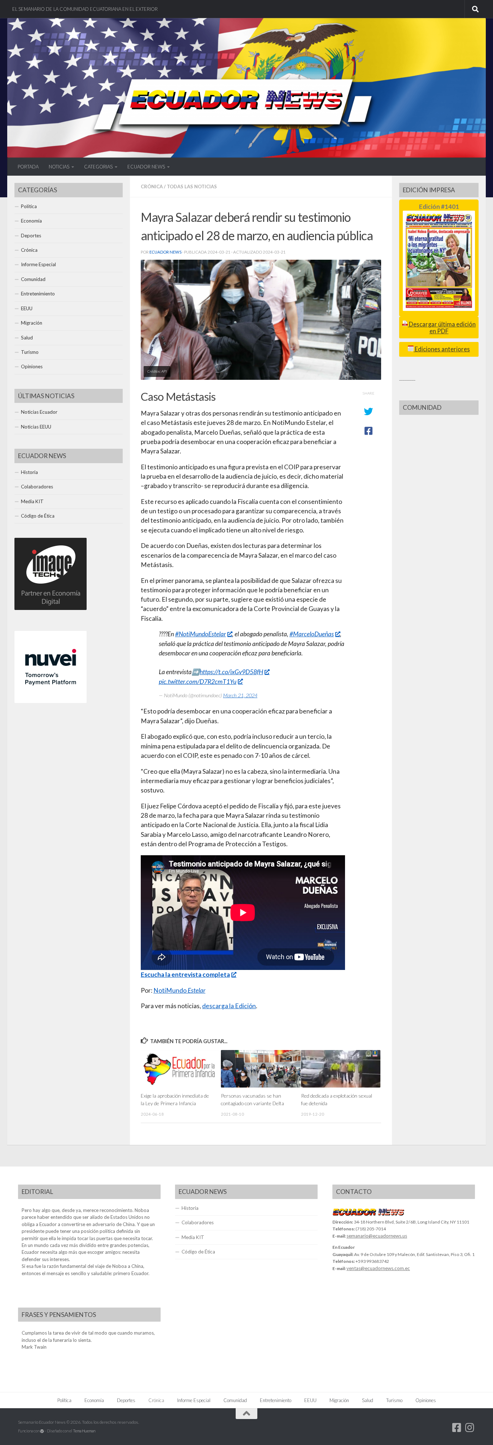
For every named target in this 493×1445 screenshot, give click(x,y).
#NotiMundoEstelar (200, 634)
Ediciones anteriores (442, 349)
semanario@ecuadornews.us (376, 1236)
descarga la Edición (229, 1006)
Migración (31, 323)
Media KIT (32, 501)
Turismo (30, 352)
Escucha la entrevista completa (185, 974)
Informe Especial (38, 264)
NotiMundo (179, 990)
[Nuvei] (50, 701)
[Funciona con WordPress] (42, 1431)
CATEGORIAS (98, 167)
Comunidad (33, 279)
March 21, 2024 (240, 695)
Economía (31, 221)
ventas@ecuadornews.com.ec (378, 1268)
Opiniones (32, 366)
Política (29, 206)
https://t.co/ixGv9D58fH (231, 672)
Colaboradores (37, 486)
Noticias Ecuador (39, 412)
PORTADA (28, 167)
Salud (27, 338)
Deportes (31, 235)
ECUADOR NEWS (146, 167)
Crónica (152, 186)
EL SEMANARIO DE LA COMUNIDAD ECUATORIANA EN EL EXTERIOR (85, 9)
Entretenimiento (38, 294)
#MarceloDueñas (311, 634)
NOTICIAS (59, 167)
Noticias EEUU (36, 427)
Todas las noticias (192, 186)
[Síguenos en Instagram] (470, 1428)
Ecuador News (165, 252)
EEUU (26, 308)
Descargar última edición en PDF (442, 328)
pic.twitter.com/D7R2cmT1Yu (197, 681)
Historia (29, 472)
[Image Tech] (50, 608)
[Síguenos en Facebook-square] (457, 1428)
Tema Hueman (84, 1430)
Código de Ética (37, 516)
